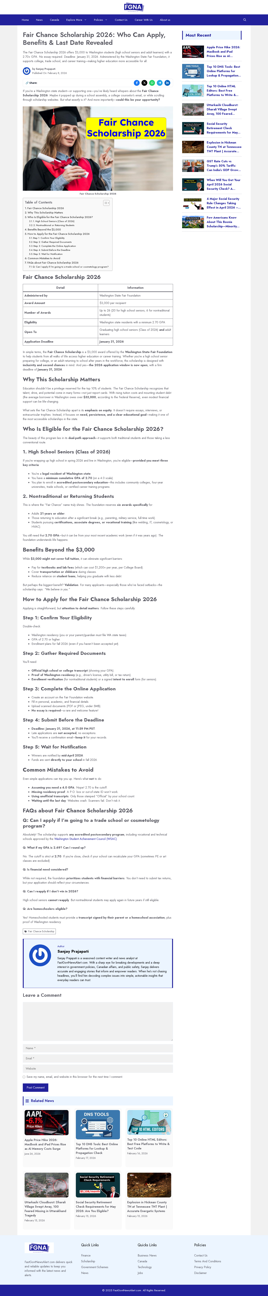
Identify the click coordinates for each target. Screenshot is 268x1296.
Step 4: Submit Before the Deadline (51, 250)
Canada (54, 20)
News (39, 20)
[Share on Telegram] (160, 83)
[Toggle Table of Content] (104, 203)
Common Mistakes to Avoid (44, 258)
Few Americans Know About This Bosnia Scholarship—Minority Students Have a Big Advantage (222, 226)
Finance (86, 1255)
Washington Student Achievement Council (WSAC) (85, 839)
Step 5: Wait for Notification (48, 254)
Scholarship (88, 1261)
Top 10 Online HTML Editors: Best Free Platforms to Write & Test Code (148, 1144)
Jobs (140, 1273)
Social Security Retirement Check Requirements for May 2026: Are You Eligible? (96, 1206)
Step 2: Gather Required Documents (52, 242)
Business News (147, 1255)
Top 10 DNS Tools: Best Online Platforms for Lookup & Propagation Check (97, 1148)
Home (25, 20)
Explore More (74, 20)
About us (165, 20)
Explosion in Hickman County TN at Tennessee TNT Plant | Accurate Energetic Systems (147, 1206)
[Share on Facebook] (137, 83)
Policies (98, 20)
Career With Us (144, 20)
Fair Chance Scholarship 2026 (45, 208)
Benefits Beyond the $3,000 (44, 229)
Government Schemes (94, 1267)
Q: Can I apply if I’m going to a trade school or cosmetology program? (71, 266)
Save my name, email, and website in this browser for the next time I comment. (75, 1077)
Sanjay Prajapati (45, 69)
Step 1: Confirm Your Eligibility (49, 238)
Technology (145, 1267)
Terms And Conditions (207, 1261)
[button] (245, 19)
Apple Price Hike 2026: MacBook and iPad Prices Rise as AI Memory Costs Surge (45, 1144)
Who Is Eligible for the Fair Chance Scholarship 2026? (60, 217)
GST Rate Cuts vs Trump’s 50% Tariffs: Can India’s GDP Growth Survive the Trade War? (224, 168)
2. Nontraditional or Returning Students (53, 225)
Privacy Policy (202, 1267)
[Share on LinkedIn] (167, 83)
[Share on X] (144, 83)
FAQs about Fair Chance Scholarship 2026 (52, 262)
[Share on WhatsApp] (152, 83)
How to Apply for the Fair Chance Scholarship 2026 (59, 234)
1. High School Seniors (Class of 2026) (53, 221)
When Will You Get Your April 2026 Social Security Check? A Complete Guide (223, 186)
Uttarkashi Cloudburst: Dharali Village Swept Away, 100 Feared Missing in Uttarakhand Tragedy (45, 1208)
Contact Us (121, 20)
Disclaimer (200, 1273)
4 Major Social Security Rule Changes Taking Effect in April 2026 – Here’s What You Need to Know (223, 207)
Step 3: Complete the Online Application (54, 246)
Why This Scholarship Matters (45, 212)
